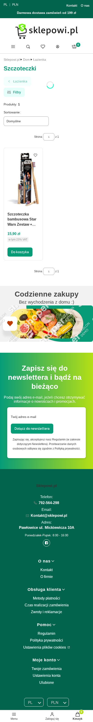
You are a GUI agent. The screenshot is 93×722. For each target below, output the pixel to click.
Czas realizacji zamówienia (47, 605)
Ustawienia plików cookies (45, 647)
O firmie (46, 577)
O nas (85, 5)
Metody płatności (46, 598)
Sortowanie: (12, 112)
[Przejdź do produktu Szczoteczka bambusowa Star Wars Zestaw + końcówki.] (23, 179)
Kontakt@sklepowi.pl (49, 515)
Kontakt (71, 5)
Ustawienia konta (46, 675)
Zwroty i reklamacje (46, 612)
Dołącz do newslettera (32, 428)
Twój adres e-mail (23, 417)
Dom (26, 59)
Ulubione (46, 683)
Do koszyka (20, 252)
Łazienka (39, 59)
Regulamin (46, 633)
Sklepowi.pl (12, 59)
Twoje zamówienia (47, 669)
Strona (38, 136)
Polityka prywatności (46, 640)
